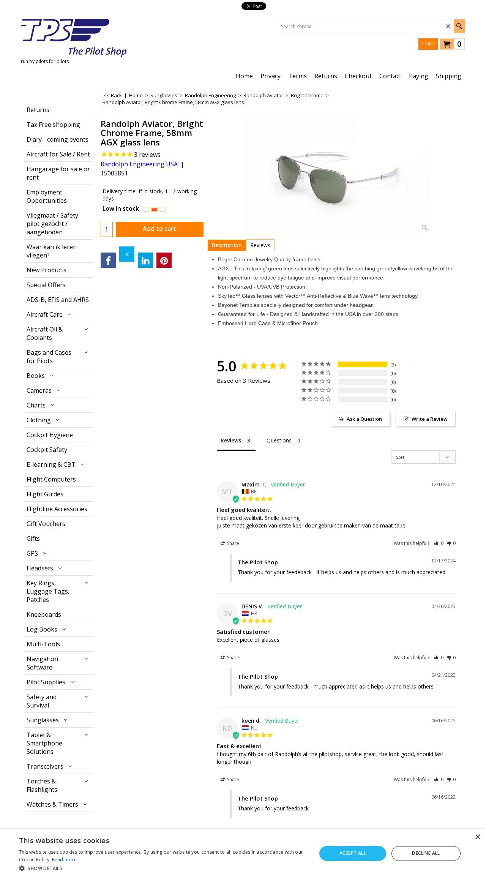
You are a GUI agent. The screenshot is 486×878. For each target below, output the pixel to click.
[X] (126, 254)
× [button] (477, 837)
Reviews (260, 245)
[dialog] (243, 853)
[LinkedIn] (145, 260)
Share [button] (232, 543)
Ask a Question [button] (364, 418)
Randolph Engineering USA (139, 164)
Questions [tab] (279, 440)
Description (226, 245)
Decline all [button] (426, 853)
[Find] (459, 26)
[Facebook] (108, 260)
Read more (64, 859)
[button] (438, 543)
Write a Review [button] (430, 418)
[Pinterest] (164, 260)
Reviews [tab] (231, 440)
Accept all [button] (352, 853)
